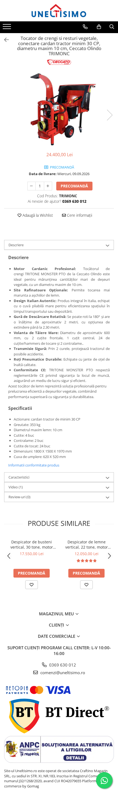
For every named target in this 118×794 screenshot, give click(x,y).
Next (109, 115)
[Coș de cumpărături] (99, 26)
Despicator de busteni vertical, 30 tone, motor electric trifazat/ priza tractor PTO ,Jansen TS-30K (31, 544)
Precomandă (74, 186)
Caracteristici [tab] (19, 477)
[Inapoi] (4, 40)
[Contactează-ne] (85, 26)
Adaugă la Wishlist (37, 215)
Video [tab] (16, 487)
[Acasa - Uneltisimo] (59, 10)
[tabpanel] (59, 109)
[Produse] (7, 28)
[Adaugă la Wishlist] (31, 584)
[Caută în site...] (112, 26)
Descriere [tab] (16, 244)
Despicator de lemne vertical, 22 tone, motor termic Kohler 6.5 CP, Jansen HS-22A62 (86, 544)
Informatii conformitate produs (33, 465)
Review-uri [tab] (19, 496)
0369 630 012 (62, 665)
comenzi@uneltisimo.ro (62, 672)
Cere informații (79, 215)
